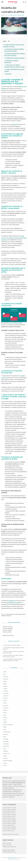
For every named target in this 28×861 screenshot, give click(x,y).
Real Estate (6, 744)
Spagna (5, 756)
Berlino (5, 683)
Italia (5, 715)
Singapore (6, 751)
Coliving (5, 686)
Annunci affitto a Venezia (9, 820)
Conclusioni (8, 74)
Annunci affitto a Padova (9, 815)
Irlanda (5, 712)
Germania (6, 705)
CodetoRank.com (12, 857)
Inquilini (5, 710)
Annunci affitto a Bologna (9, 809)
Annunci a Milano (7, 630)
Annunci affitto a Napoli (9, 818)
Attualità (11, 614)
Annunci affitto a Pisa (8, 831)
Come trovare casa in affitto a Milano (12, 645)
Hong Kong (6, 707)
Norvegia (6, 734)
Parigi (5, 736)
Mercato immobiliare (8, 724)
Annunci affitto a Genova (9, 823)
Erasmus (5, 698)
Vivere (5, 765)
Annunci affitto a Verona (9, 829)
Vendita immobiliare (8, 760)
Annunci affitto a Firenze (9, 807)
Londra (5, 720)
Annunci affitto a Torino (9, 816)
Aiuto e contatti (7, 845)
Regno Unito (6, 746)
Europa (5, 700)
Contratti (19, 614)
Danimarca (6, 696)
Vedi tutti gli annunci (8, 635)
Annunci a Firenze (7, 626)
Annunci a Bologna (8, 628)
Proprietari (9, 615)
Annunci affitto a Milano (9, 811)
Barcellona (6, 679)
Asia (5, 674)
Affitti (8, 614)
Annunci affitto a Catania (9, 827)
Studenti (6, 758)
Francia (5, 703)
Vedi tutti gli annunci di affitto (11, 834)
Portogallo (6, 739)
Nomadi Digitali (7, 732)
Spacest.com (21, 15)
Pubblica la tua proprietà (9, 847)
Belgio (5, 681)
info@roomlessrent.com (9, 852)
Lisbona (5, 717)
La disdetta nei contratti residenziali (15, 58)
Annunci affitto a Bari (8, 825)
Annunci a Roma (7, 632)
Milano (5, 727)
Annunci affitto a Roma (9, 813)
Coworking (6, 693)
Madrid (5, 722)
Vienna (5, 763)
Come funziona (7, 843)
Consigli (15, 614)
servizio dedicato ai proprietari (13, 602)
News (5, 729)
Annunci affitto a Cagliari (9, 822)
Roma (5, 748)
